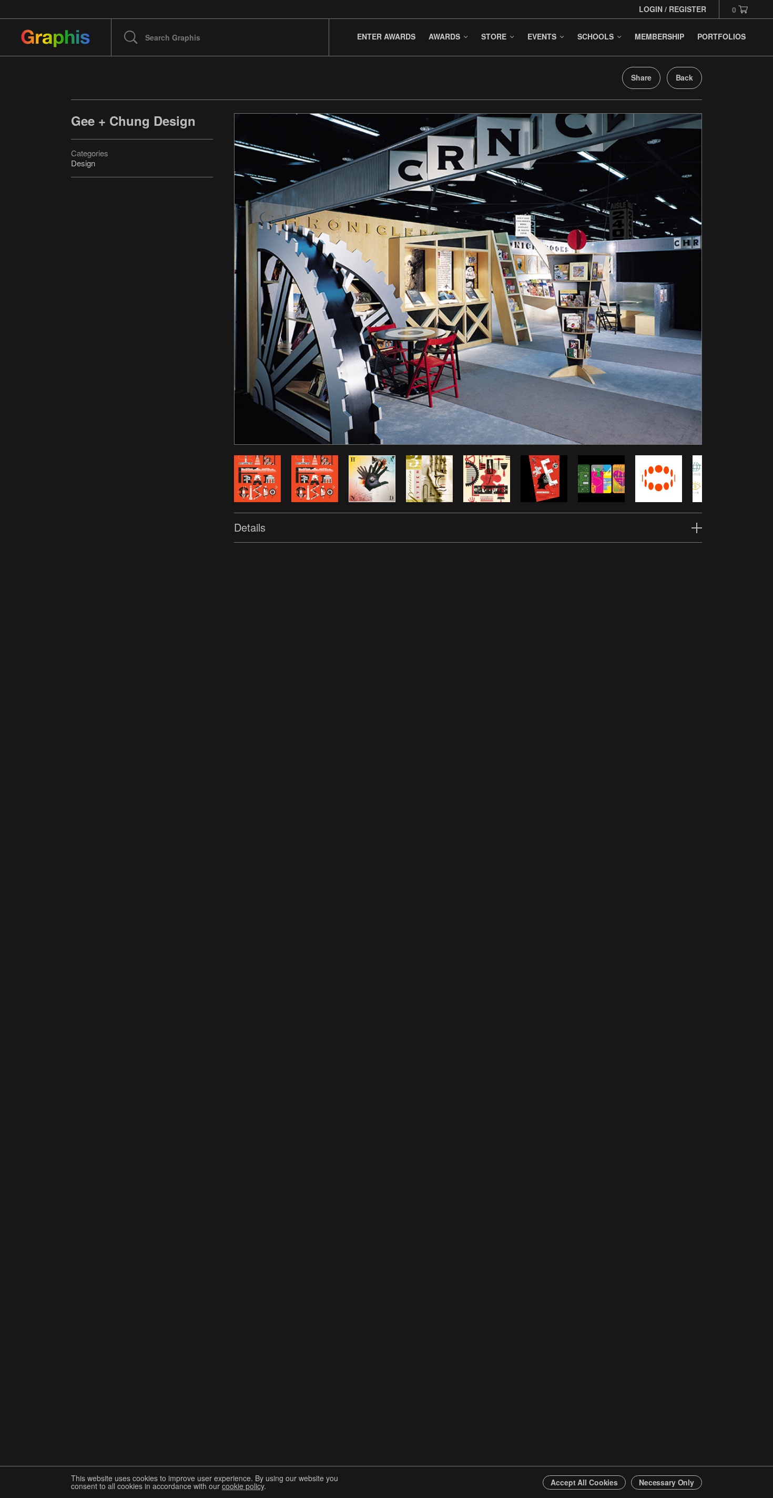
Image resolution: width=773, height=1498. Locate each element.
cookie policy (243, 1486)
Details (250, 527)
